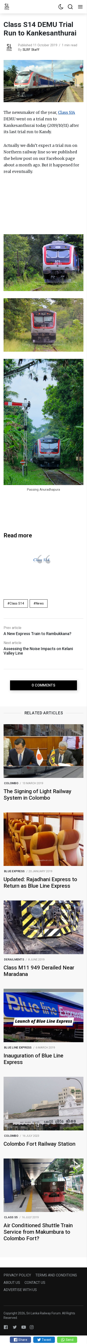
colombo (11, 783)
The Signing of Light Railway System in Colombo (37, 794)
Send (69, 1340)
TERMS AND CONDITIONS (56, 1275)
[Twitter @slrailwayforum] (14, 1327)
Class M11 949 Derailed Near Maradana (39, 970)
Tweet (46, 1340)
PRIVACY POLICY (17, 1275)
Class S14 (41, 559)
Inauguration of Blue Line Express (33, 1059)
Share (22, 1340)
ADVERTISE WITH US (20, 1290)
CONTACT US (35, 1282)
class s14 (17, 603)
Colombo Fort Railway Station (39, 1144)
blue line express (17, 1047)
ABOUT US (12, 1282)
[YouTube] (23, 1327)
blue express (14, 871)
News (40, 603)
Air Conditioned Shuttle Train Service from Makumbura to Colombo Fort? (38, 1232)
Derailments (14, 959)
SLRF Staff (31, 50)
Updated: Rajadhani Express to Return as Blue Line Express (40, 882)
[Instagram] (31, 1327)
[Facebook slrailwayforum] (6, 1327)
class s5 (11, 1217)
